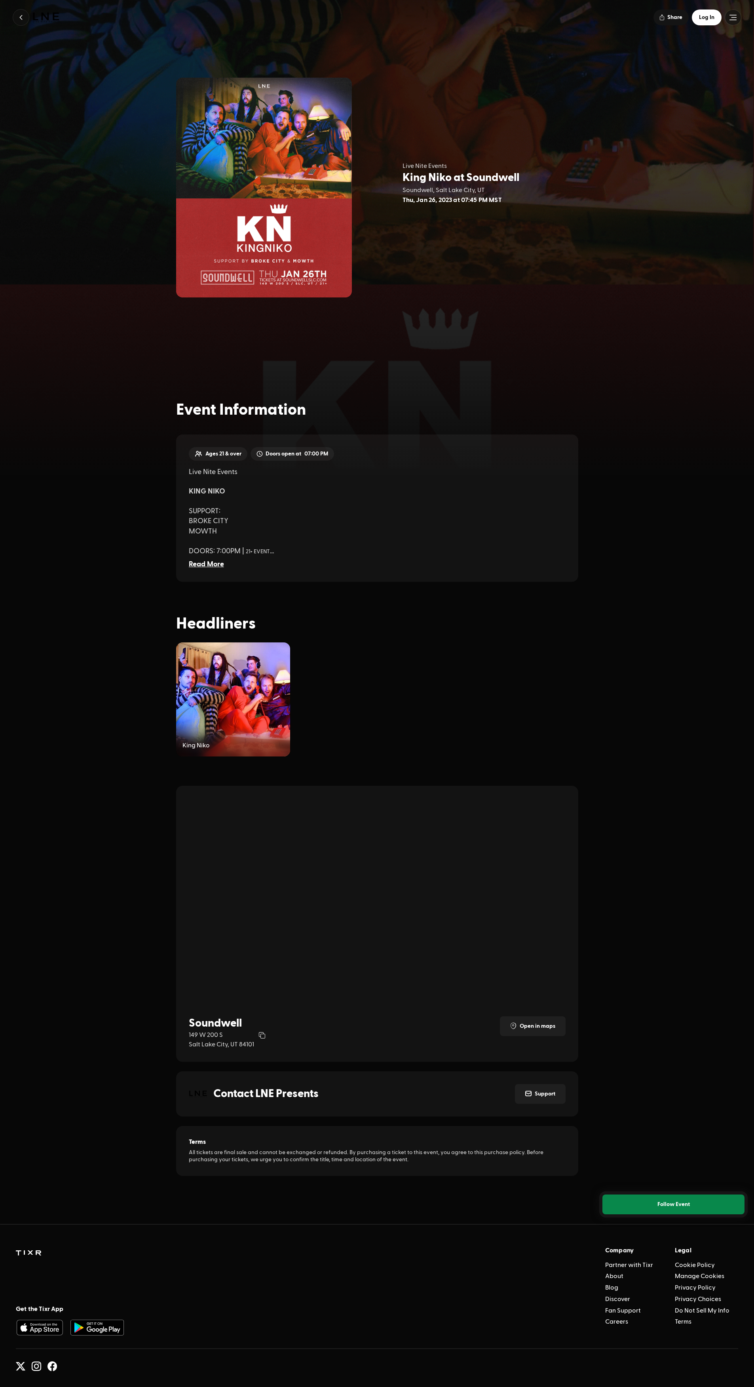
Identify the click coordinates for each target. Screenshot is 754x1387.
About (614, 1276)
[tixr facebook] (52, 1366)
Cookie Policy (695, 1265)
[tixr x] (20, 1366)
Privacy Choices (698, 1299)
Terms (683, 1321)
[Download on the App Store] (39, 1328)
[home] (28, 1253)
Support (545, 1094)
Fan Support (623, 1310)
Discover (617, 1299)
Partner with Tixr (629, 1265)
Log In (706, 17)
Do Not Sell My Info (702, 1310)
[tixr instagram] (36, 1366)
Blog (611, 1287)
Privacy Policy (695, 1287)
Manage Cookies (699, 1276)
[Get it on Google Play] (97, 1328)
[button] (21, 17)
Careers (616, 1321)
